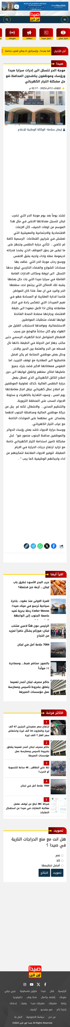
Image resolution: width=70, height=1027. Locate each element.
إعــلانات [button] (13, 1003)
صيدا (43, 991)
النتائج (44, 872)
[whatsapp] (26, 546)
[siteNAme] (35, 17)
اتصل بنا (18, 1017)
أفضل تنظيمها (51, 865)
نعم (58, 855)
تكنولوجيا (17, 997)
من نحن (52, 1017)
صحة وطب (32, 997)
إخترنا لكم (61, 1009)
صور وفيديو (46, 1009)
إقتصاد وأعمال (48, 997)
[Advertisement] (35, 171)
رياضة (63, 1003)
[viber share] (33, 546)
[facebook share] (53, 546)
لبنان (52, 991)
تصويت (57, 872)
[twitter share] (47, 546)
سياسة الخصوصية (35, 1017)
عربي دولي (10, 991)
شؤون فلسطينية (28, 991)
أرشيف (33, 1009)
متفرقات (53, 1003)
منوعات (62, 997)
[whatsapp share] (40, 546)
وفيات (24, 1003)
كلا (58, 860)
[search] (7, 19)
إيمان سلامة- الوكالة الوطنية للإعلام (40, 129)
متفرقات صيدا (38, 1003)
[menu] (64, 19)
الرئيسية (62, 991)
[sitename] (35, 972)
